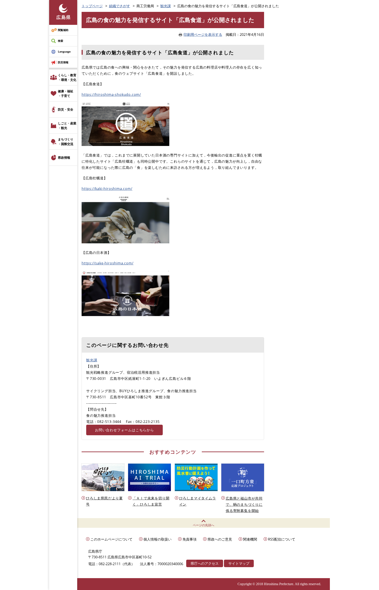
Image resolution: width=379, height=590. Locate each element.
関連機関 (250, 539)
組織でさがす (119, 6)
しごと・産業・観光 (67, 125)
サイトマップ (238, 563)
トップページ (92, 6)
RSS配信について (281, 539)
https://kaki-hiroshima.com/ (107, 188)
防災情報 (63, 62)
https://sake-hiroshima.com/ (108, 263)
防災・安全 (65, 109)
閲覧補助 (63, 30)
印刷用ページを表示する (203, 34)
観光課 (165, 6)
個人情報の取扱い (157, 539)
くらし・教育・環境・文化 (67, 77)
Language (64, 51)
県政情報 (64, 157)
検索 (60, 41)
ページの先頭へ (203, 525)
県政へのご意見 (219, 539)
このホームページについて (111, 539)
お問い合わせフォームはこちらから (124, 430)
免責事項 (189, 539)
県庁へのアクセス (205, 563)
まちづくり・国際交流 (65, 141)
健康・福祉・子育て (65, 93)
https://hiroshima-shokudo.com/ (111, 94)
